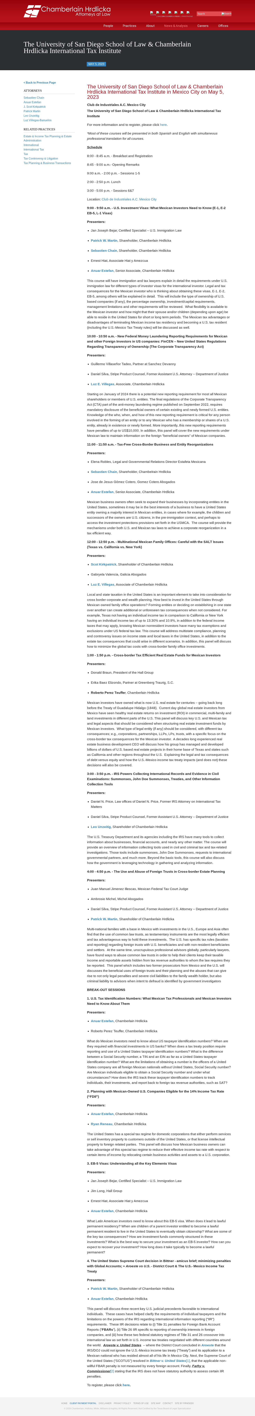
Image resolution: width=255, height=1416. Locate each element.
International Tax (34, 149)
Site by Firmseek (184, 1403)
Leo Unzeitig (31, 115)
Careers (203, 26)
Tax (26, 154)
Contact (168, 1403)
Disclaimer (105, 1403)
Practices (129, 26)
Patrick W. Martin (104, 240)
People (108, 26)
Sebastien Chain (34, 97)
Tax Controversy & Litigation (41, 158)
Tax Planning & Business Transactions (47, 163)
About (150, 26)
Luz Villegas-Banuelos (38, 120)
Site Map (155, 1403)
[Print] (184, 16)
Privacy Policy (122, 1403)
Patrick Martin (32, 111)
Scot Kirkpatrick (103, 564)
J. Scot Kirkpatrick (35, 106)
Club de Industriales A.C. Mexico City (129, 199)
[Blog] (178, 16)
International (31, 145)
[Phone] (190, 16)
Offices (223, 26)
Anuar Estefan (32, 102)
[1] (188, 1361)
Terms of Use (141, 1403)
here (163, 125)
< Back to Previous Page (40, 82)
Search (201, 13)
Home (64, 1403)
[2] (112, 1371)
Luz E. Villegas (102, 384)
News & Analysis (176, 26)
